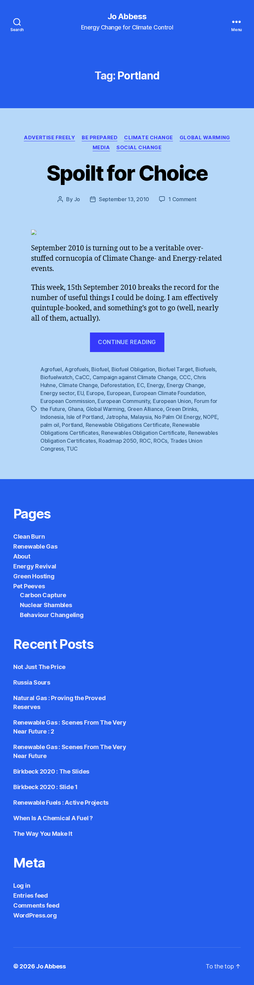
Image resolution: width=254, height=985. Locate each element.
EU (80, 393)
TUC (71, 448)
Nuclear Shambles (46, 605)
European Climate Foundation (169, 393)
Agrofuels (76, 369)
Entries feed (30, 895)
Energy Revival (34, 566)
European (118, 393)
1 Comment (182, 199)
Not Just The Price (39, 666)
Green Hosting (34, 576)
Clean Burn (29, 536)
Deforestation (117, 385)
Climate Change (148, 138)
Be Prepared (99, 138)
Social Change (138, 148)
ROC (145, 440)
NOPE (210, 417)
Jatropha (117, 417)
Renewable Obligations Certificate (128, 425)
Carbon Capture (43, 595)
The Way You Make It (42, 833)
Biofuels (205, 369)
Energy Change (185, 385)
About (21, 556)
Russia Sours (31, 682)
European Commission (67, 401)
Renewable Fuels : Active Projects (60, 802)
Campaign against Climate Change (135, 377)
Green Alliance (145, 409)
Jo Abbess (127, 17)
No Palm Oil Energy (177, 417)
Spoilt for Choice (127, 173)
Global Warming (205, 138)
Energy (155, 385)
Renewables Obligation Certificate (143, 432)
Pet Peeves (29, 586)
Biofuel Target (175, 369)
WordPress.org (35, 915)
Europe (95, 393)
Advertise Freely (49, 138)
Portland (72, 425)
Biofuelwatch (56, 377)
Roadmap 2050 (118, 440)
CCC (185, 377)
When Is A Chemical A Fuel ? (53, 818)
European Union (172, 401)
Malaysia (141, 417)
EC (140, 385)
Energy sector (57, 393)
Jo (77, 199)
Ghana (75, 409)
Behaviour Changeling (52, 614)
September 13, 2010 (124, 199)
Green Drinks (181, 409)
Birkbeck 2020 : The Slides (51, 771)
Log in (21, 885)
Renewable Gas (35, 546)
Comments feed (36, 905)
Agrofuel (51, 369)
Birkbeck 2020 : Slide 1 (45, 787)
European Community (124, 401)
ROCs (160, 440)
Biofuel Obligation (133, 369)
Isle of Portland (84, 417)
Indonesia (52, 417)
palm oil (49, 425)
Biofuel (99, 369)
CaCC (82, 377)
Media (101, 148)
